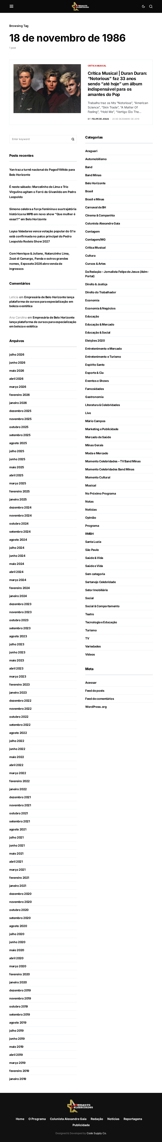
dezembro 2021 (20, 797)
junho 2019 (17, 1038)
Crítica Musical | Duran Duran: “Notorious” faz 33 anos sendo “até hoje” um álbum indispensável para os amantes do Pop (117, 84)
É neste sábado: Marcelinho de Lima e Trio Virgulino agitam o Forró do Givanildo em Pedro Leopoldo (42, 192)
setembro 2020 (19, 918)
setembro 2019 (19, 1014)
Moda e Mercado (96, 453)
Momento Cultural (97, 477)
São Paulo (92, 550)
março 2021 (17, 869)
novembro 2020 (20, 902)
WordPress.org (96, 706)
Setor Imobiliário (96, 590)
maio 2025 (16, 467)
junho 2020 (17, 942)
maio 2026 (16, 370)
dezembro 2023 (20, 604)
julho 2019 (16, 1030)
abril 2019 (16, 1054)
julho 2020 (16, 934)
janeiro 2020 (18, 982)
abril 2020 (16, 958)
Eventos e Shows (97, 381)
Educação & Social (97, 332)
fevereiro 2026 (19, 394)
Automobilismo (96, 159)
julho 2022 (16, 741)
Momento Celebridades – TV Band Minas (112, 461)
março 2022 (17, 773)
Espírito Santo (95, 364)
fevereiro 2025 (19, 491)
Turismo (91, 630)
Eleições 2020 (95, 340)
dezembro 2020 (20, 893)
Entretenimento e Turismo (103, 356)
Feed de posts (94, 690)
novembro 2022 (20, 708)
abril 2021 (16, 861)
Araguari (91, 151)
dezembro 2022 (20, 700)
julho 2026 (16, 354)
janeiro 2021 (17, 885)
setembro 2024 (19, 531)
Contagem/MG (95, 239)
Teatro (89, 614)
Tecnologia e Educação (101, 622)
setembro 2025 (19, 435)
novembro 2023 (20, 612)
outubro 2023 (18, 620)
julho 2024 (16, 547)
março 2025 (17, 483)
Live (88, 413)
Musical (90, 485)
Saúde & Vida (94, 558)
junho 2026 (17, 362)
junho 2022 (17, 749)
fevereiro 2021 (19, 877)
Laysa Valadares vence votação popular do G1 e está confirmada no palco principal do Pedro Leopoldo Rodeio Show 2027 (42, 236)
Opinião (90, 517)
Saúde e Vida (94, 566)
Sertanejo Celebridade (100, 582)
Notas (89, 501)
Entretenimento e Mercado (103, 348)
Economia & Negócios (100, 308)
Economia (92, 300)
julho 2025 (16, 451)
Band (88, 167)
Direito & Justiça (96, 284)
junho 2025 (17, 459)
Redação (97, 1119)
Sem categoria (95, 574)
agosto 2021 (17, 829)
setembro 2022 (19, 724)
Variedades (93, 646)
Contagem (92, 231)
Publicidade (81, 1125)
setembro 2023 (19, 628)
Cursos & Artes (95, 263)
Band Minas (93, 175)
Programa (92, 525)
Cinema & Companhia (100, 215)
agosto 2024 (18, 539)
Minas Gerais (94, 445)
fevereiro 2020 (19, 974)
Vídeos (90, 654)
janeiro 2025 (18, 499)
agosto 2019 (17, 1022)
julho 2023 (16, 644)
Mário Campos (95, 421)
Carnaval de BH (95, 207)
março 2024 (17, 580)
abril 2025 (16, 475)
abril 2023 (16, 668)
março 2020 (17, 966)
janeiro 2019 (17, 1079)
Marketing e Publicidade (101, 429)
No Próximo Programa (100, 493)
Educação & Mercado (99, 324)
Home (20, 1119)
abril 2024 (16, 572)
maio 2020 (16, 950)
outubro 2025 (18, 427)
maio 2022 (16, 757)
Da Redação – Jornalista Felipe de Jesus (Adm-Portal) (117, 274)
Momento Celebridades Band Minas (109, 469)
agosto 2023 (18, 636)
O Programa (37, 1119)
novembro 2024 (20, 515)
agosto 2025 (18, 443)
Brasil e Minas (94, 199)
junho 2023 (17, 652)
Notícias (91, 509)
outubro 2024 (18, 523)
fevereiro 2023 (19, 684)
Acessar (91, 682)
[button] (11, 6)
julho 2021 (16, 837)
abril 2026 (16, 378)
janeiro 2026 (18, 403)
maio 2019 (16, 1046)
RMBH (89, 533)
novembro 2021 (20, 805)
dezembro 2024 (20, 507)
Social (89, 598)
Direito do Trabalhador (100, 292)
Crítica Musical (97, 65)
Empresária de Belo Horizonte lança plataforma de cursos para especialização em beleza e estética (41, 301)
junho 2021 (17, 845)
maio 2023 (16, 660)
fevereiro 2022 (19, 781)
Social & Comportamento (102, 606)
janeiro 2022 (18, 789)
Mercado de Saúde (98, 437)
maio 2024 (16, 563)
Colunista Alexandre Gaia (102, 223)
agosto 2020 (18, 926)
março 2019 (17, 1062)
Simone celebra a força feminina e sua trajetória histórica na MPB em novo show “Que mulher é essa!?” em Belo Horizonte (42, 214)
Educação (92, 316)
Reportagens (133, 1119)
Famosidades (94, 389)
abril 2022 (16, 765)
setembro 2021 (19, 821)
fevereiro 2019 (19, 1071)
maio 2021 (16, 853)
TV (87, 638)
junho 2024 (17, 555)
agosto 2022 (18, 733)
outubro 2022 (18, 716)
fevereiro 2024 (19, 588)
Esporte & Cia (94, 372)
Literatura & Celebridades (102, 405)
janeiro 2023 (18, 692)
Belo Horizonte (95, 183)
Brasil (89, 191)
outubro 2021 (18, 813)
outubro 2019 (18, 1006)
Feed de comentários (99, 698)
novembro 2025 (20, 419)
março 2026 (17, 386)
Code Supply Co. (97, 1133)
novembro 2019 (20, 998)
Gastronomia (94, 397)
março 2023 (17, 676)
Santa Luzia (93, 541)
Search (73, 139)
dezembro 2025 (20, 411)
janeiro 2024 (18, 596)
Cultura (90, 255)
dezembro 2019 (20, 990)
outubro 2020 (18, 910)
